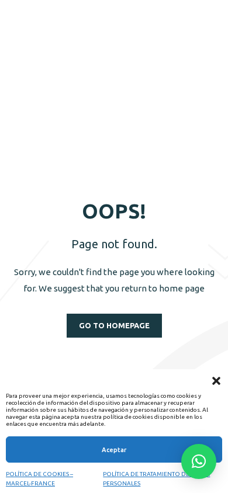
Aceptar (114, 449)
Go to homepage (114, 325)
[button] (216, 381)
